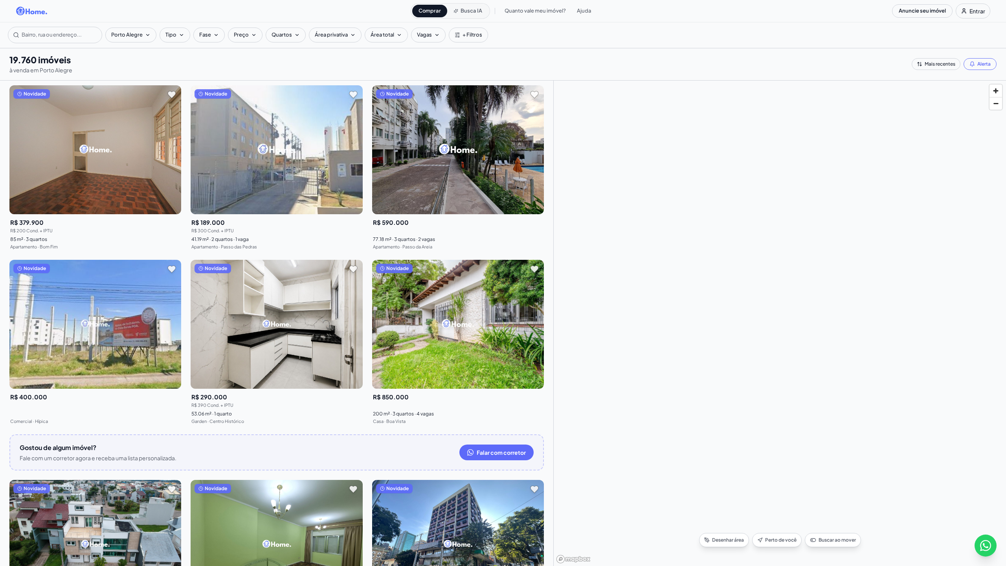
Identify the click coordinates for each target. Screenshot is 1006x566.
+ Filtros (472, 34)
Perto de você (781, 540)
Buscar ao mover (837, 540)
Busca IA (471, 10)
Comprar (430, 10)
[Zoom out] (995, 103)
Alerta (984, 64)
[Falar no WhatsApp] (986, 546)
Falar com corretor (501, 452)
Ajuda (584, 10)
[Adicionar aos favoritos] (171, 94)
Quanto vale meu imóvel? (535, 10)
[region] (780, 323)
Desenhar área (728, 540)
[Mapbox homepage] (573, 559)
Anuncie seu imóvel (922, 10)
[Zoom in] (995, 91)
